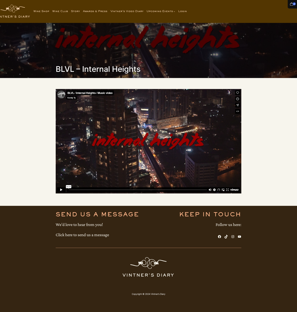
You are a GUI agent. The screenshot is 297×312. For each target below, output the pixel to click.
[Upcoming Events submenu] (174, 11)
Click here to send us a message (82, 234)
